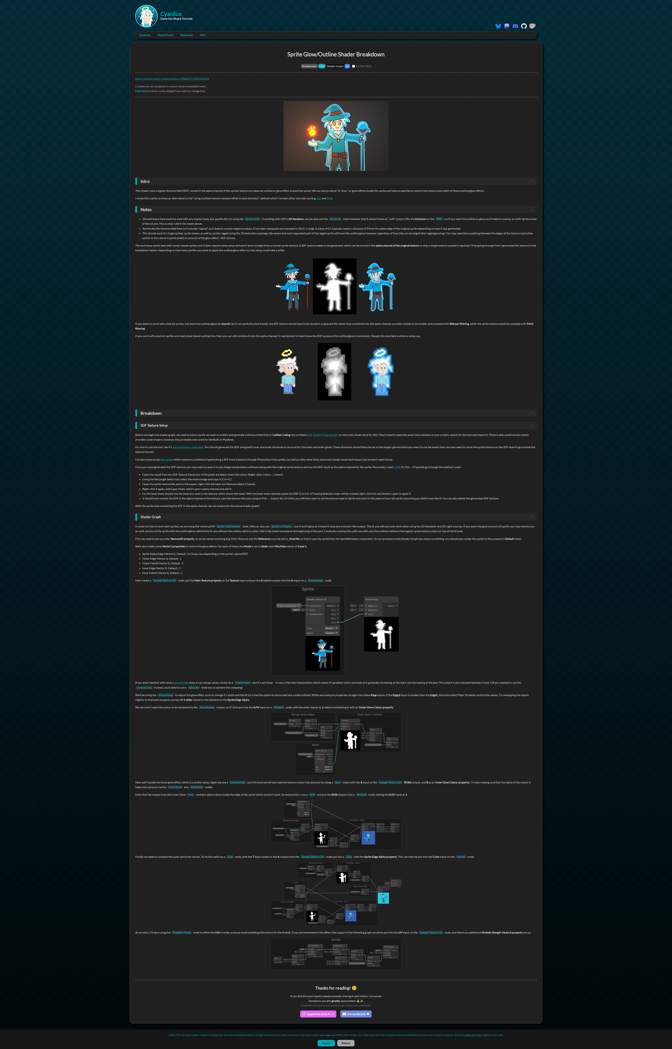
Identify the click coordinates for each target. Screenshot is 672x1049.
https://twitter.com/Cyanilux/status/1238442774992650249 (172, 78)
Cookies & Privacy (472, 1034)
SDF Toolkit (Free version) (322, 434)
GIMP (397, 467)
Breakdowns (309, 66)
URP (322, 66)
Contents (145, 35)
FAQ (202, 35)
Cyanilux (171, 13)
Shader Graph (335, 66)
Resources (186, 35)
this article (167, 459)
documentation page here (188, 447)
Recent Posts (165, 35)
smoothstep (181, 682)
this (319, 198)
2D (347, 66)
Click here (141, 91)
